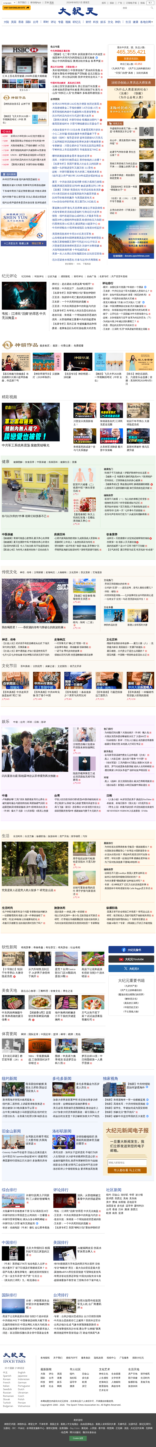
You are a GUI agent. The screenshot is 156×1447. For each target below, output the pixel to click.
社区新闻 (113, 1189)
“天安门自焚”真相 (124, 73)
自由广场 (91, 276)
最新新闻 (46, 1369)
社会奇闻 (75, 947)
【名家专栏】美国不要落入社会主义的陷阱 (75, 163)
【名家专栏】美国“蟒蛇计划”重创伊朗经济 (77, 1227)
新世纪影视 (52, 1428)
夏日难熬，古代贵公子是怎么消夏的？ (126, 651)
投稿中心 (111, 1357)
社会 (51, 1386)
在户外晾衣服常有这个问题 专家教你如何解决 (24, 911)
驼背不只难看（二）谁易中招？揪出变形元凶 (84, 487)
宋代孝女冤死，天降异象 (14, 647)
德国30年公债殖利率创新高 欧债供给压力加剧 (77, 219)
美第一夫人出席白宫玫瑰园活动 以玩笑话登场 (77, 253)
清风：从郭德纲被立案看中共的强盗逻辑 (74, 319)
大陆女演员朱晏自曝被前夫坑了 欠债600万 (125, 736)
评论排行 (107, 283)
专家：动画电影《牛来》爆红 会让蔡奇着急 (26, 1227)
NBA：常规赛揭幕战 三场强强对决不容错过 (39, 1060)
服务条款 (85, 1357)
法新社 (7, 1428)
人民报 (93, 1428)
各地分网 (145, 22)
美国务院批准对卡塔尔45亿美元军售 (71, 233)
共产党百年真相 (119, 276)
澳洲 (126, 1209)
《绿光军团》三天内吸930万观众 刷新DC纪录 (127, 762)
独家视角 (110, 1078)
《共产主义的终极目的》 (139, 68)
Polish (21, 1399)
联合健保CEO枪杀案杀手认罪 (18, 1108)
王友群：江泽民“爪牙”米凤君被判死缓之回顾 (125, 329)
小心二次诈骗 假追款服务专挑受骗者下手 (74, 133)
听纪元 (77, 22)
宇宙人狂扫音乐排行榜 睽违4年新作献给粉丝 (76, 799)
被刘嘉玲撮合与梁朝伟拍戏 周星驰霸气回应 (23, 803)
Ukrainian (23, 1392)
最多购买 (45, 345)
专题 (60, 22)
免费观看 (78, 345)
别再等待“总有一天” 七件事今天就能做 (124, 510)
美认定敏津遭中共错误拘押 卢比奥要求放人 (26, 1328)
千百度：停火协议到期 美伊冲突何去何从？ (76, 77)
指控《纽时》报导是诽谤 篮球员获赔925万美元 (77, 137)
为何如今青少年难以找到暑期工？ (119, 321)
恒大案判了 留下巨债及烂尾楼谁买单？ (24, 1268)
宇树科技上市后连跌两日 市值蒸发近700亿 (75, 149)
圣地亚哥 (132, 1202)
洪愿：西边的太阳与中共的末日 (118, 325)
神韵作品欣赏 (110, 625)
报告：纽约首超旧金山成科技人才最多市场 (75, 215)
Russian (7, 1392)
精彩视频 (9, 396)
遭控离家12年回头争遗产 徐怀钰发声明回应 (126, 770)
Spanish (7, 1375)
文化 (110, 22)
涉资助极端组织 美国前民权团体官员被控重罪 (87, 1140)
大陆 (6, 22)
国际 (28, 22)
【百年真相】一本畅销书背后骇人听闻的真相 (140, 694)
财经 (88, 22)
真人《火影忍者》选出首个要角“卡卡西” (124, 759)
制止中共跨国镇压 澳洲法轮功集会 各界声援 (76, 61)
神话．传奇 (25, 572)
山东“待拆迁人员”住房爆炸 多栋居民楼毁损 (76, 93)
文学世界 (116, 1377)
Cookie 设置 (78, 1438)
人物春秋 (62, 572)
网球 (23, 1034)
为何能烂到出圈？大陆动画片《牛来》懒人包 (127, 732)
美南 (125, 1198)
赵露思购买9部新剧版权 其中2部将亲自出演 (23, 807)
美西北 (118, 1198)
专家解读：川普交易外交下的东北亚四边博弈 (76, 145)
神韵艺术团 (10, 1423)
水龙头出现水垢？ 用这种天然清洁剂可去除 (126, 854)
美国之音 (54, 1423)
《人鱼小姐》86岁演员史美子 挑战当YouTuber (129, 799)
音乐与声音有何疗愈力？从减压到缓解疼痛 (126, 514)
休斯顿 (122, 1202)
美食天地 (9, 990)
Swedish (7, 1389)
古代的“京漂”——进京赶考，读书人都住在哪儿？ (129, 587)
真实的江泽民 (74, 83)
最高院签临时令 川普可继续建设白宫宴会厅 (75, 123)
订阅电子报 (131, 2)
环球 (29, 721)
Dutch (21, 1389)
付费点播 (66, 345)
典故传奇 (116, 1386)
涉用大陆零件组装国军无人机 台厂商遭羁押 (89, 1304)
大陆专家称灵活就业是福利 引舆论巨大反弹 (75, 212)
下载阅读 (87, 264)
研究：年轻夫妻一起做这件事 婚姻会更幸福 (126, 858)
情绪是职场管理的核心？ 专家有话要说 (126, 919)
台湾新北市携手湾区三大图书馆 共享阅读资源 (37, 1140)
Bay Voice (74, 1428)
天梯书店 (122, 1423)
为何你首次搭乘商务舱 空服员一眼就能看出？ (127, 847)
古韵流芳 (37, 666)
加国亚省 (111, 1206)
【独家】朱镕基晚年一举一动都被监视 (124, 1099)
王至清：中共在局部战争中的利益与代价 (74, 306)
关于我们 (22, 2)
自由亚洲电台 (87, 1423)
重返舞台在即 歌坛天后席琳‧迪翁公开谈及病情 (77, 208)
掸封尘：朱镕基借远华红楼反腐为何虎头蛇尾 (125, 310)
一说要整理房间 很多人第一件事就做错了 (22, 915)
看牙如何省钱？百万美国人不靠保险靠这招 (126, 506)
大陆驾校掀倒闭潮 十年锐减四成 (69, 249)
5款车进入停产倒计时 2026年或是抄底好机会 (76, 175)
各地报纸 (45, 1357)
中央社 (21, 1428)
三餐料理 (43, 991)
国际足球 (33, 1034)
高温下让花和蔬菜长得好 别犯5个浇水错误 (93, 973)
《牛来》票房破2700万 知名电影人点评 (24, 1263)
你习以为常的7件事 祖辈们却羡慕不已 (24, 516)
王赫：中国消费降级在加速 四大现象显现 (123, 306)
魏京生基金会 (89, 1432)
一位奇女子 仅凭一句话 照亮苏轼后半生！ (125, 599)
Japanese (22, 1375)
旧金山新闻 (11, 1130)
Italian (6, 1385)
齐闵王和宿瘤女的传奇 (116, 584)
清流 (126, 1428)
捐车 (104, 2)
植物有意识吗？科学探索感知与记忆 (122, 503)
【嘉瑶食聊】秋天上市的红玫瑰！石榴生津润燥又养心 (84, 517)
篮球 (55, 1034)
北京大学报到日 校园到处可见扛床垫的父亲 (38, 1251)
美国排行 (61, 1242)
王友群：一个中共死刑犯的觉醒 (69, 301)
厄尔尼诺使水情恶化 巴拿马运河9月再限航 (75, 259)
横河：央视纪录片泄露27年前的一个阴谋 (123, 287)
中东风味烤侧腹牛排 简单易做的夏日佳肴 (12, 1016)
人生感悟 (103, 1377)
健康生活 (64, 461)
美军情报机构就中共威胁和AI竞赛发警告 (74, 111)
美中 (108, 1202)
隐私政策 (98, 1357)
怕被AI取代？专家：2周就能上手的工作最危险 (129, 923)
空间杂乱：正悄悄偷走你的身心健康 (122, 480)
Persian (22, 1402)
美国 (13, 22)
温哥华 (129, 1206)
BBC (14, 1428)
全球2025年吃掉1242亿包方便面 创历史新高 (75, 104)
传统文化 (117, 123)
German (22, 1382)
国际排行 (9, 1294)
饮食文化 (55, 991)
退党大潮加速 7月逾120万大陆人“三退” (122, 302)
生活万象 (29, 836)
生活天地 (133, 1369)
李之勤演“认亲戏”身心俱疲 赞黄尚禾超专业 (76, 803)
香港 (21, 22)
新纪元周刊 (145, 1423)
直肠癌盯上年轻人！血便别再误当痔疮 (73, 542)
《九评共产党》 (118, 68)
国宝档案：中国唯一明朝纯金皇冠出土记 (127, 655)
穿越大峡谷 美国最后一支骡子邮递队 (125, 647)
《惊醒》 (138, 93)
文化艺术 (104, 1369)
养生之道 (68, 991)
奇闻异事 (26, 947)
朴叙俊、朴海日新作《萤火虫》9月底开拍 (127, 803)
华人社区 (75, 1369)
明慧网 (110, 1428)
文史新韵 (62, 666)
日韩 (36, 721)
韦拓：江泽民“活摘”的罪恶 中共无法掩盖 (76, 1211)
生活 (128, 22)
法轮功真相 (142, 73)
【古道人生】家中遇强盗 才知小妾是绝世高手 (24, 651)
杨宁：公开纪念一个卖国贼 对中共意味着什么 (125, 314)
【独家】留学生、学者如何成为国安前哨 (126, 1108)
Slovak (6, 1399)
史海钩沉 (50, 572)
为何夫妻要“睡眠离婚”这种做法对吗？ (123, 880)
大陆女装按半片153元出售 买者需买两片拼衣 (76, 129)
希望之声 (32, 1423)
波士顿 (139, 1195)
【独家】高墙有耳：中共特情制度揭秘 (124, 1104)
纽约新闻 (11, 174)
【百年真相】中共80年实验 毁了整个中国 (46, 694)
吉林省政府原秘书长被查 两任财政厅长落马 (76, 89)
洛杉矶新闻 (61, 1130)
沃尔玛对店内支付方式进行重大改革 (28, 160)
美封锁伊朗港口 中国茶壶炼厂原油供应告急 (76, 70)
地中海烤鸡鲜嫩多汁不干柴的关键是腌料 (65, 1016)
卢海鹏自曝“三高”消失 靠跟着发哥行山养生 (23, 799)
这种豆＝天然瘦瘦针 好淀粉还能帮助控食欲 (128, 538)
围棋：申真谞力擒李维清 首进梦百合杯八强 (65, 1060)
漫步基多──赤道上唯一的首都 (69, 911)
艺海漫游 (97, 572)
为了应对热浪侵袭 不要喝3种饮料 (121, 862)
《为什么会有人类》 (131, 97)
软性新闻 (9, 946)
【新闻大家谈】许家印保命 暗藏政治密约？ (75, 119)
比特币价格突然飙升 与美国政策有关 (72, 197)
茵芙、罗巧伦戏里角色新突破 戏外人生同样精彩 (128, 766)
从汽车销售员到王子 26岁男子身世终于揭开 (39, 973)
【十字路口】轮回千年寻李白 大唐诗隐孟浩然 (12, 973)
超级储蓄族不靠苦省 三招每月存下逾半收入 (77, 1280)
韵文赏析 (85, 572)
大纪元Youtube (134, 959)
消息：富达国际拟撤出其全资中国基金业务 (26, 1333)
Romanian (8, 1395)
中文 (5, 1372)
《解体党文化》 (131, 998)
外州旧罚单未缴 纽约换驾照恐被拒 (19, 179)
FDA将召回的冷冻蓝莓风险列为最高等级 (74, 193)
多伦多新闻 (61, 1078)
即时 (46, 22)
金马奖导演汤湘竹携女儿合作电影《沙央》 (126, 755)
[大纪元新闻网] (78, 12)
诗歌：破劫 (110, 591)
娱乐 (103, 22)
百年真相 (25, 666)
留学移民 (75, 836)
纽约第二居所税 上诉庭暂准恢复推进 (22, 1104)
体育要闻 (9, 1033)
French (6, 1382)
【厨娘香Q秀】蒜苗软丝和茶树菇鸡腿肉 (39, 1016)
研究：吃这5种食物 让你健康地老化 (19, 919)
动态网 (64, 1432)
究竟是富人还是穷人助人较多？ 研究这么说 (27, 890)
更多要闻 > (69, 264)
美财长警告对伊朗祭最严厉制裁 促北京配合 (76, 73)
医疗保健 (132, 1377)
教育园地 (103, 1386)
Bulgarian (8, 1405)
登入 (150, 3)
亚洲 (120, 1213)
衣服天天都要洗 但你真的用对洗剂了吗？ (22, 923)
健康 (135, 22)
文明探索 (38, 572)
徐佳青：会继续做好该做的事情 (70, 1104)
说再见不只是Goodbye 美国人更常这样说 (124, 873)
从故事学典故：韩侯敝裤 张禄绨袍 (71, 647)
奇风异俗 (63, 947)
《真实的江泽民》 (131, 1002)
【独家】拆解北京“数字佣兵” (119, 1112)
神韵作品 (21, 1423)
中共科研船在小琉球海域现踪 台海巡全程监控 (77, 227)
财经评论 (78, 276)
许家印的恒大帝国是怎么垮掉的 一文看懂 (25, 1215)
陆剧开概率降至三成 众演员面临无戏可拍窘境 (84, 776)
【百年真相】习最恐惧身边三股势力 (109, 694)
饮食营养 (29, 461)
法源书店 (132, 1423)
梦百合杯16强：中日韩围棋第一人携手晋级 (92, 1060)
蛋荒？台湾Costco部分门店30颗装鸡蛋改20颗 (65, 973)
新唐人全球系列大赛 (137, 625)
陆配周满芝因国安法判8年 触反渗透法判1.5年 (76, 185)
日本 (120, 1209)
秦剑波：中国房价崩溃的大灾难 (118, 298)
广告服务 (124, 1357)
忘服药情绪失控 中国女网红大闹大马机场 (25, 1324)
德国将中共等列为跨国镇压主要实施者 (73, 57)
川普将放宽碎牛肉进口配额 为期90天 (24, 76)
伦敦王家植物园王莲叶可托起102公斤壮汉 (74, 241)
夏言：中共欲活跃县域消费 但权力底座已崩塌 (77, 181)
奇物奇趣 (38, 947)
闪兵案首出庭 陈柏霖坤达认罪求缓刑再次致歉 (29, 775)
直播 (74, 461)
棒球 (63, 1034)
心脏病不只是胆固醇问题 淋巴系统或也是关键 (127, 488)
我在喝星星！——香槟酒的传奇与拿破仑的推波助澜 (32, 627)
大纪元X (134, 968)
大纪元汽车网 (137, 1428)
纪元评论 (9, 275)
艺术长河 (103, 1390)
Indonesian (24, 1379)
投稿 (142, 2)
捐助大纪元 (138, 1357)
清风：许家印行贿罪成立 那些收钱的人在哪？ (77, 160)
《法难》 (124, 93)
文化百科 (73, 572)
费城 (114, 1202)
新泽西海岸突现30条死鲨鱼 (17, 1099)
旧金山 (116, 1195)
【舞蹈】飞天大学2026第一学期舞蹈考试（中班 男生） (16, 119)
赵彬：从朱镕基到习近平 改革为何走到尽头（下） (127, 317)
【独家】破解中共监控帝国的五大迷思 (124, 1116)
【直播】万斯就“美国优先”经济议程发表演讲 (76, 189)
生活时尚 (17, 836)
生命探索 (116, 1373)
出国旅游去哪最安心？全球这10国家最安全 (126, 850)
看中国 (101, 1428)
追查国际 (63, 1428)
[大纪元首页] (14, 1362)
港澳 (59, 1377)
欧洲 (108, 1213)
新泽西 (109, 1198)
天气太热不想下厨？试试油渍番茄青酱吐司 (92, 1016)
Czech (21, 1395)
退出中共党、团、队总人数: (131, 47)
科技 (95, 22)
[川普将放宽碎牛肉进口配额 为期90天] (25, 59)
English (21, 1372)
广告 (120, 2)
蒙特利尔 (139, 1206)
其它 (84, 1386)
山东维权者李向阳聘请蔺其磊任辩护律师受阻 (76, 237)
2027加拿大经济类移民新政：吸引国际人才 (76, 1112)
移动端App (35, 2)
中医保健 (41, 461)
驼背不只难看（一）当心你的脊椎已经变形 (126, 499)
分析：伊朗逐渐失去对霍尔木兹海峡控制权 (37, 1304)
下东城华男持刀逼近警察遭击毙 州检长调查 (24, 191)
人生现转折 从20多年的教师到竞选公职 (74, 1156)
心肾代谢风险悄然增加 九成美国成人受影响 (76, 538)
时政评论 (39, 276)
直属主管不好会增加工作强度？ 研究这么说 (128, 911)
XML (79, 264)
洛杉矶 (124, 1195)
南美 (114, 1213)
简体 (52, 2)
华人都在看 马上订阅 (127, 1170)
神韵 (117, 22)
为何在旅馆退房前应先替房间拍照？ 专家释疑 (77, 923)
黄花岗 (84, 1428)
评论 (53, 22)
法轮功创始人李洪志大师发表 (131, 82)
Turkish (7, 1402)
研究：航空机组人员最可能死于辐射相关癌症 (129, 915)
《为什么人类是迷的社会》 (131, 89)
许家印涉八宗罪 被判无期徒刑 (19, 1223)
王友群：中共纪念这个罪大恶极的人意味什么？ (126, 291)
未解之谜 (49, 666)
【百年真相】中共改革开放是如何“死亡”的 (15, 694)
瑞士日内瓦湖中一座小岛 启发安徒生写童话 (76, 915)
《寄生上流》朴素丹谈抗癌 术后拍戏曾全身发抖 (130, 807)
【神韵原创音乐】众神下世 (16, 104)
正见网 (119, 1428)
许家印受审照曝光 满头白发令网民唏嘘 (24, 1219)
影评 (43, 721)
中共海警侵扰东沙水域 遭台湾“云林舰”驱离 (77, 1328)
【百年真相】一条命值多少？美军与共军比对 (77, 694)
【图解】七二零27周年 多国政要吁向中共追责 (77, 54)
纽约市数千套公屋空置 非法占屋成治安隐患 (24, 197)
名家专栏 (104, 276)
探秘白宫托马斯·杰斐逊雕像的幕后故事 (74, 655)
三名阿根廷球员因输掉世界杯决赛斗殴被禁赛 (76, 141)
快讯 (8, 131)
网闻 (59, 1386)
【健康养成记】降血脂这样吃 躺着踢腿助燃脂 (127, 484)
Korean (7, 1379)
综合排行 (9, 1189)
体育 (43, 1386)
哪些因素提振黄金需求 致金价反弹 (70, 156)
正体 (47, 2)
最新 (55, 345)
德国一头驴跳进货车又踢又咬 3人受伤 (72, 167)
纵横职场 (41, 836)
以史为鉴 (52, 276)
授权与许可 (72, 1357)
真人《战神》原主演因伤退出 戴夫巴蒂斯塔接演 (128, 781)
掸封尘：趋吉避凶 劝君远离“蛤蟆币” (71, 284)
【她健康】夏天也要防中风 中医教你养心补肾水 (25, 542)
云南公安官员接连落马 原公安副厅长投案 (75, 86)
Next (43, 59)
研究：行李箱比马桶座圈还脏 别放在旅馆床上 (77, 919)
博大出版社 (75, 1432)
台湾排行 (61, 1294)
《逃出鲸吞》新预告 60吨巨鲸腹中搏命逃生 (126, 785)
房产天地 (64, 836)
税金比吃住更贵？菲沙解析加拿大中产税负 (76, 1116)
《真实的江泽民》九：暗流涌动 (20, 1280)
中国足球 (46, 1034)
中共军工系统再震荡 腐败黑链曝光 (25, 445)
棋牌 (70, 1034)
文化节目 (9, 665)
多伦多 (120, 1206)
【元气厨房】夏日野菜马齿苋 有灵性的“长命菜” (130, 549)
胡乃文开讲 (75, 666)
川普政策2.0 (71, 67)
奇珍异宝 (50, 947)
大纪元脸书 (134, 950)
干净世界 (43, 1423)
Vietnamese (24, 1405)
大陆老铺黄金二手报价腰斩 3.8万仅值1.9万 (75, 107)
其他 (78, 1034)
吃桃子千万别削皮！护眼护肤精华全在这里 (126, 473)
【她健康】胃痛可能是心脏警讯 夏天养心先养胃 (25, 538)
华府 (131, 1195)
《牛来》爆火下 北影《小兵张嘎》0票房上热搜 (25, 811)
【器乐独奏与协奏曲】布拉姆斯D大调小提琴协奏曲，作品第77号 (15, 377)
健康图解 (18, 461)
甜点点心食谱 (28, 991)
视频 (68, 22)
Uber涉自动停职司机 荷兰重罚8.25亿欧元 (74, 201)
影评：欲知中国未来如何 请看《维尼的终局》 (125, 295)
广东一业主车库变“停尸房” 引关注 (21, 1276)
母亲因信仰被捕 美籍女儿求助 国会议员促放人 (36, 1087)
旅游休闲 (52, 836)
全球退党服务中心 (35, 1428)
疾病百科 (53, 461)
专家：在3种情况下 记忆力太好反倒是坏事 (125, 884)
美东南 (133, 1198)
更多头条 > (25, 90)
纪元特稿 (26, 276)
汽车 (85, 836)
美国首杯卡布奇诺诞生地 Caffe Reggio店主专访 (127, 888)
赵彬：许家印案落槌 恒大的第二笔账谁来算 (75, 171)
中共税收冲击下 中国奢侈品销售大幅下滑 (25, 1320)
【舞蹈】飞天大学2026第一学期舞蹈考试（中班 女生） (108, 377)
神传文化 (103, 1373)
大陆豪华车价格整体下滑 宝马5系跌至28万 (25, 1211)
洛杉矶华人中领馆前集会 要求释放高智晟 (75, 1169)
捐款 (112, 2)
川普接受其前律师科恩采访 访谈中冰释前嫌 (75, 245)
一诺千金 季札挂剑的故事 (67, 651)
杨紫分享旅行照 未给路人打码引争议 (123, 744)
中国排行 (9, 1242)
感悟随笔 (65, 276)
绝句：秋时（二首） (84, 622)
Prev (5, 59)
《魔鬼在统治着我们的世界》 (131, 994)
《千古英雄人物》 (131, 1011)
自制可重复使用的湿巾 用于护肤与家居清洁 (84, 890)
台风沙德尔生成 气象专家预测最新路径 (75, 1324)
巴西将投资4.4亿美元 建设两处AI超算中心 (75, 223)
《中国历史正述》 (131, 1007)
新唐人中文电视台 (70, 1423)
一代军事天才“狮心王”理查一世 (70, 643)
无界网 (149, 1428)
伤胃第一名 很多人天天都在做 (121, 542)
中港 (15, 721)
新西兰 (134, 1209)
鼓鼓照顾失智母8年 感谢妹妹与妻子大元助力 (76, 811)
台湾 (35, 22)
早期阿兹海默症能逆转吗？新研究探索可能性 (77, 549)
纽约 (108, 1195)
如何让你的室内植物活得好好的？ (121, 877)
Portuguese (24, 1385)
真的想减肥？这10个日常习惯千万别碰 (126, 546)
